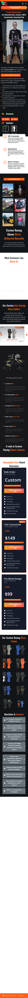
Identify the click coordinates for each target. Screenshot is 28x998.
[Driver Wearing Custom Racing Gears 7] (8, 190)
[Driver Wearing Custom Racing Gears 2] (8, 205)
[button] (1, 334)
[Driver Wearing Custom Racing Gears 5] (20, 205)
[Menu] (25, 3)
